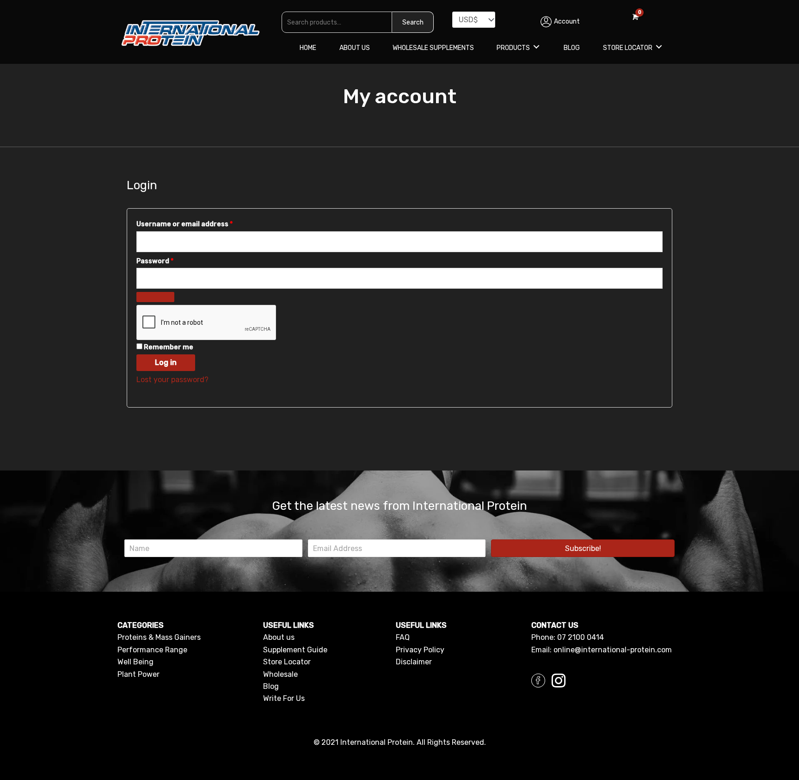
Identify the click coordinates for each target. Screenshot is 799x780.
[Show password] (155, 297)
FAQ (403, 637)
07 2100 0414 (580, 637)
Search (413, 22)
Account (567, 21)
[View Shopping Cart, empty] (634, 17)
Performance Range (152, 649)
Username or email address (199, 224)
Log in (166, 362)
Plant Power (138, 674)
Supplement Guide (295, 649)
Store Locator (287, 661)
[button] (583, 548)
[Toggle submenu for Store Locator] (658, 46)
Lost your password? (172, 379)
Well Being (135, 661)
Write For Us (284, 698)
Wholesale (280, 674)
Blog (271, 686)
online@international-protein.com (612, 649)
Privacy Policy (420, 649)
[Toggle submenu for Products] (536, 46)
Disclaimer (414, 661)
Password (169, 261)
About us (279, 637)
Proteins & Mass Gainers (159, 637)
